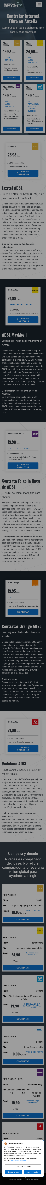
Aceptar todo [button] (32, 1172)
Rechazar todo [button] (13, 1172)
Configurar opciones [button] (23, 1166)
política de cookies (18, 1161)
